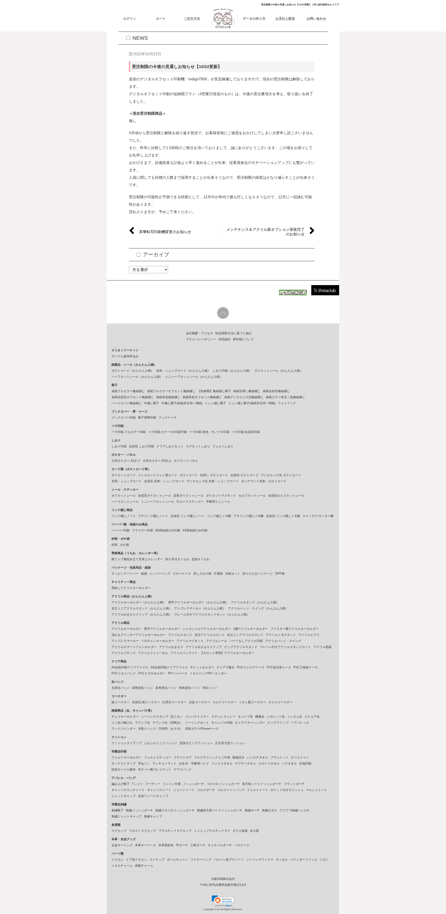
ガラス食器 (240, 831)
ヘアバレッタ (300, 722)
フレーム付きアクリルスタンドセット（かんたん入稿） (212, 614)
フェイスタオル (222, 763)
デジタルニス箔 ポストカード (281, 475)
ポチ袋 (124, 544)
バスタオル (289, 763)
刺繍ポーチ (252, 810)
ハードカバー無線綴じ (127, 403)
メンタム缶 (294, 716)
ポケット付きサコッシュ (287, 790)
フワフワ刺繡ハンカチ (294, 810)
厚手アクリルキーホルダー (162, 629)
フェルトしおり (222, 446)
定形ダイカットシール (189, 495)
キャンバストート (159, 790)
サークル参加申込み (125, 356)
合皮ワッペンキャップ (153, 796)
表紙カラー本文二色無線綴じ (285, 397)
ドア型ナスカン (136, 859)
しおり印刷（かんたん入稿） (232, 370)
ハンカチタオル (257, 757)
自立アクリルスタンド (210, 635)
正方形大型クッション (230, 743)
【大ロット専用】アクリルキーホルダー (227, 653)
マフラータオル (245, 763)
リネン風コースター (252, 702)
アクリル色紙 (322, 647)
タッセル (282, 859)
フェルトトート (257, 790)
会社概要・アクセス (199, 333)
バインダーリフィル (303, 859)
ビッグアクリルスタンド (240, 647)
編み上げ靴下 (121, 784)
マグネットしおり (198, 446)
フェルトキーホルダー (127, 757)
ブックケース (167, 417)
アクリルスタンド (180, 635)
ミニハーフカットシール (157, 501)
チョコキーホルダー (125, 716)
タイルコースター (280, 702)
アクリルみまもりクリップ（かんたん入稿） (142, 614)
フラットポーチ (294, 784)
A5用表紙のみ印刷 (195, 530)
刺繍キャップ (153, 816)
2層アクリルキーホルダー (250, 629)
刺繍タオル (269, 810)
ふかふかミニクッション (160, 743)
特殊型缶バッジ (189, 688)
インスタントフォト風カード (157, 475)
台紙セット (232, 573)
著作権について (243, 339)
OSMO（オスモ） (170, 728)
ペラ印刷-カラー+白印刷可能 (167, 432)
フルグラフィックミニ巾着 (212, 757)
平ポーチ (182, 845)
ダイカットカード (124, 475)
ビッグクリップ (278, 722)
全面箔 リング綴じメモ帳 (283, 516)
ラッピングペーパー (125, 573)
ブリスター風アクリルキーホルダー (294, 629)
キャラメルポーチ (220, 845)
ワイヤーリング (200, 859)
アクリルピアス (308, 635)
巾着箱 (218, 573)
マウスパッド (183, 769)
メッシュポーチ (193, 784)
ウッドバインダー (124, 728)
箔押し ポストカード (214, 475)
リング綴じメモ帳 (219, 516)
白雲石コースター (174, 702)
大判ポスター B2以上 (157, 460)
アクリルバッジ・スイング (283, 641)
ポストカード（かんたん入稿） (133, 370)
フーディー (152, 784)
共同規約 (224, 339)
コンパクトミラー (197, 716)
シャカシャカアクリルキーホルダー (207, 629)
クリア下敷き (225, 667)
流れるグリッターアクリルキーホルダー (139, 635)
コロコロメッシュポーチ (223, 784)
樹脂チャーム (144, 865)
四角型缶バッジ (142, 688)
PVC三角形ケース (305, 667)
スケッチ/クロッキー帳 (318, 516)
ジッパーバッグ (160, 573)
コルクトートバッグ (231, 790)
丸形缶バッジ (121, 688)
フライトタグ (183, 757)
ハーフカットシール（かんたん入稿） (137, 376)
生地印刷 (305, 763)
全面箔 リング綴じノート (188, 516)
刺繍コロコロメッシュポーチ (175, 810)
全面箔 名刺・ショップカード (164, 481)
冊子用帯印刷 (147, 417)
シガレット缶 (276, 716)
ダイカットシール (124, 495)
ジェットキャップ (124, 796)
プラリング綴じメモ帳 (248, 516)
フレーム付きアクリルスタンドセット (285, 647)
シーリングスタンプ (154, 716)
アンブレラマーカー (125, 641)
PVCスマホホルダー (152, 673)
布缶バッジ (209, 688)
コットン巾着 (172, 784)
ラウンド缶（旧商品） (167, 722)
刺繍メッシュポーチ (139, 810)
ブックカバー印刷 (124, 417)
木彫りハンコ (147, 728)
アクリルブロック (124, 653)
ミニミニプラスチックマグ (212, 831)
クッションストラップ (127, 743)
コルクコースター (224, 702)
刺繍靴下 (118, 810)
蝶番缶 (259, 716)
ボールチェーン (177, 859)
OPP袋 (280, 573)
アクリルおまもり (171, 647)
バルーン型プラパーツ (229, 859)
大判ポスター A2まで (126, 460)
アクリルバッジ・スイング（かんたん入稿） (258, 608)
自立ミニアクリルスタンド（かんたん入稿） (142, 608)
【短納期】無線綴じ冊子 (214, 391)
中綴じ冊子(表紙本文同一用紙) (182, 403)
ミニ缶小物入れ (122, 722)
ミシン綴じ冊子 (215, 403)
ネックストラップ (124, 763)
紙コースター (121, 702)
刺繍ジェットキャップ (127, 816)
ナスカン (118, 859)
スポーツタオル (268, 763)
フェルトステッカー (157, 757)
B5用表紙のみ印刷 (167, 530)
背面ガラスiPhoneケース (202, 728)
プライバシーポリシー (201, 339)
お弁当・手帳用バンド (194, 763)
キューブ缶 (245, 716)
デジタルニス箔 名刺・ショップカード (213, 481)
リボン (324, 859)
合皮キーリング (122, 845)
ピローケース (182, 573)
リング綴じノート (124, 516)
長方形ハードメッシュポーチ (261, 784)
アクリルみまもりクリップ (204, 647)
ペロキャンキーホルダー (157, 641)
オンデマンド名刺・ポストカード (263, 481)
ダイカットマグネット (221, 495)
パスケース (241, 845)
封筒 (115, 544)
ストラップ (156, 859)
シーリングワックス (259, 859)
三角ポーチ (197, 845)
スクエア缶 (312, 716)
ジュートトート (184, 790)
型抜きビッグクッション (196, 743)
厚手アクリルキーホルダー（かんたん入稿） (198, 602)
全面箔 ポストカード (244, 475)
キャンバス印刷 (222, 722)
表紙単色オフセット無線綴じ (202, 397)
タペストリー (300, 757)
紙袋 (144, 573)
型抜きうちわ (201, 559)
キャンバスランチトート (128, 790)
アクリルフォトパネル (153, 653)
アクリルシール (216, 641)
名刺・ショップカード (127, 481)
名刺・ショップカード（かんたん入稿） (183, 370)
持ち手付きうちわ (177, 559)
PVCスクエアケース (250, 667)
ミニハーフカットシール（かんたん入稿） (194, 376)
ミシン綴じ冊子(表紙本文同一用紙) (251, 403)
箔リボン (177, 716)
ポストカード (189, 475)
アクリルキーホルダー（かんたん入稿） (139, 602)
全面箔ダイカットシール (154, 495)
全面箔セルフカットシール (286, 495)
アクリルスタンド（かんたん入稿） (255, 602)
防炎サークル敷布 (124, 769)
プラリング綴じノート (153, 516)
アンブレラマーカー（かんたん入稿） (200, 608)
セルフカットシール (252, 495)
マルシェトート (316, 790)
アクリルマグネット (190, 641)
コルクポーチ (206, 790)
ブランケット (279, 757)
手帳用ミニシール (218, 501)
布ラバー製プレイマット (154, 769)
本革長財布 (166, 845)
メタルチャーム (122, 865)
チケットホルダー (202, 667)
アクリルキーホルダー (127, 629)
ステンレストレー (223, 716)
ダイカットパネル (186, 460)
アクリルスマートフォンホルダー (134, 647)
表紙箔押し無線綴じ (246, 391)
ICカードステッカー (190, 501)
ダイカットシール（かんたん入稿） (278, 370)
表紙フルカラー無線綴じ (128, 391)
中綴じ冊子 (151, 403)
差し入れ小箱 (202, 573)
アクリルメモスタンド (281, 635)
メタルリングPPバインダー (208, 673)
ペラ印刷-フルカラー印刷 (129, 432)
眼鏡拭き (239, 757)
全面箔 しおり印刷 (141, 446)
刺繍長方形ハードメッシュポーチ (219, 810)
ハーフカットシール (125, 501)
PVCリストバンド (124, 673)
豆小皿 (254, 831)
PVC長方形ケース (279, 667)
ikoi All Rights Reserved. (229, 909)
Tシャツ (137, 784)
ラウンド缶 (142, 722)
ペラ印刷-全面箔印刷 (246, 432)
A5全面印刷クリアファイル (169, 667)
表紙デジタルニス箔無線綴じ (243, 397)
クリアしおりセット (170, 446)
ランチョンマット (164, 763)
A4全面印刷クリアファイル (130, 667)
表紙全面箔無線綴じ (276, 391)
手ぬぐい (144, 763)
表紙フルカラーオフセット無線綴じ (171, 391)
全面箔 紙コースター (146, 702)
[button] (223, 901)
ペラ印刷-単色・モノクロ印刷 (209, 432)
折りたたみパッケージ (258, 573)
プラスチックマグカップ (175, 831)
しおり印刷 (119, 446)
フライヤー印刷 (142, 530)
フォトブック (287, 403)
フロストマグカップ (142, 831)
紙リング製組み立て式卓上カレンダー (137, 559)
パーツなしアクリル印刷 (246, 641)
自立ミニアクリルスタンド (245, 635)
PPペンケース (177, 673)
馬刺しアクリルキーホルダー (131, 588)
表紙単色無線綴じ (168, 397)
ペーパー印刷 (121, 530)
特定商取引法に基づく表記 (233, 333)
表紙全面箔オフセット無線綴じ (133, 397)
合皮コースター (199, 702)
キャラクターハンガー (250, 722)
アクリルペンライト (184, 653)
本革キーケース (145, 845)
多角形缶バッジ (166, 688)
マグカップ (119, 831)
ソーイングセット (197, 722)
